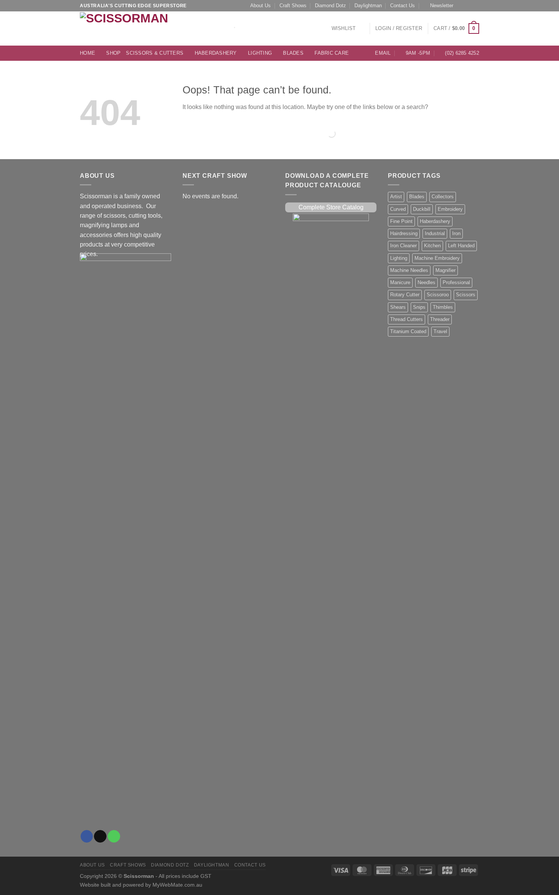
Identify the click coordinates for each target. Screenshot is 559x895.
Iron (456, 233)
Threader (439, 319)
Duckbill (421, 209)
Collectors (443, 196)
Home (87, 53)
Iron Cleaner (403, 245)
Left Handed (461, 245)
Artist (396, 196)
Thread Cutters (406, 319)
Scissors (465, 294)
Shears (398, 307)
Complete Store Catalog (331, 207)
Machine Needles (409, 270)
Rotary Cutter (404, 294)
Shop (113, 53)
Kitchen (432, 245)
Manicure (400, 282)
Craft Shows (293, 5)
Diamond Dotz (330, 5)
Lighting (260, 53)
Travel (440, 331)
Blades (293, 53)
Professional (456, 282)
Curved (398, 209)
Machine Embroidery (437, 258)
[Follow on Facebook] (461, 5)
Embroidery (450, 209)
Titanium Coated (408, 331)
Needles (426, 282)
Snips (419, 307)
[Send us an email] (468, 5)
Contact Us (402, 5)
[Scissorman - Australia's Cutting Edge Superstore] (126, 28)
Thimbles (443, 307)
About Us (260, 5)
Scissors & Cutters (154, 53)
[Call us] (475, 5)
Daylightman (368, 5)
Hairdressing (404, 233)
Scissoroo (438, 294)
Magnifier (445, 270)
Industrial (435, 233)
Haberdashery (216, 53)
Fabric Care (331, 53)
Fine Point (401, 221)
